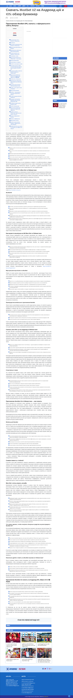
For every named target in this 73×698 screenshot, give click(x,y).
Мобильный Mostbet (14, 60)
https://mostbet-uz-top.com (15, 190)
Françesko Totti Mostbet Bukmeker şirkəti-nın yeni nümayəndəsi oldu (15, 100)
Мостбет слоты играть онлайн (16, 64)
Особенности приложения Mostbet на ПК (15, 104)
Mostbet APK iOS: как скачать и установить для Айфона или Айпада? (16, 127)
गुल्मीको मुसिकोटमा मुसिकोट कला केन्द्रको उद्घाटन (12, 660)
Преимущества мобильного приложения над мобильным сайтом (16, 82)
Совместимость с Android (15, 62)
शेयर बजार (38, 6)
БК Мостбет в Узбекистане (15, 79)
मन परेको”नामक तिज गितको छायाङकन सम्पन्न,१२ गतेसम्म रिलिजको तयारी (11, 645)
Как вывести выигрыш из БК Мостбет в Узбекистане (16, 45)
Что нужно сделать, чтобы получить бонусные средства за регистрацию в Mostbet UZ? (16, 67)
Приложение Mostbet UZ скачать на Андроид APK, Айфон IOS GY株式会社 (15, 76)
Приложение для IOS (14, 120)
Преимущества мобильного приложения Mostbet (15, 51)
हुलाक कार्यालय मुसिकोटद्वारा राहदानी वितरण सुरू (27, 660)
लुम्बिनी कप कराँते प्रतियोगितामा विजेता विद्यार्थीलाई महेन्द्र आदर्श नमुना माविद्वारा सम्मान (28, 645)
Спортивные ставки (14, 56)
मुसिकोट (23, 6)
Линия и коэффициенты (15, 119)
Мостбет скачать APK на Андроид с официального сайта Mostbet (15, 123)
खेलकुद (42, 6)
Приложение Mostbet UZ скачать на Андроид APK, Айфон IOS (15, 109)
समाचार (14, 6)
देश (27, 6)
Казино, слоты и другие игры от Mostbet (16, 88)
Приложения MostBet (14, 90)
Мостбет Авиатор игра (14, 106)
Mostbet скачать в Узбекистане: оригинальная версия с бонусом (15, 113)
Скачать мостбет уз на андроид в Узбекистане (14, 53)
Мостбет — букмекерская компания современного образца (15, 93)
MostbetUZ (12, 43)
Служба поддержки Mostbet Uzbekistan (16, 97)
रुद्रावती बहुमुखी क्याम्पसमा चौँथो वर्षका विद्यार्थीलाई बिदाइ (43, 644)
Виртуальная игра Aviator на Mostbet (16, 48)
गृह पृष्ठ (10, 6)
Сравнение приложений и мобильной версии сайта (15, 85)
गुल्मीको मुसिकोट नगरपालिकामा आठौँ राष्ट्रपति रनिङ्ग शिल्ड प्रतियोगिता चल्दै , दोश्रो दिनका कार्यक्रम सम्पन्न (44, 661)
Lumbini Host (46, 696)
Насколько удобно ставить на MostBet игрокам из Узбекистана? (16, 72)
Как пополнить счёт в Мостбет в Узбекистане (14, 40)
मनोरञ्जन (32, 6)
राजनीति (19, 6)
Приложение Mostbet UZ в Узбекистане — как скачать (15, 58)
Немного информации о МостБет (15, 116)
